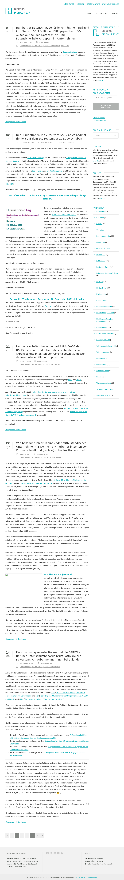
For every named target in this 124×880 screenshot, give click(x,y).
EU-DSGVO (65, 46)
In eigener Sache (102, 267)
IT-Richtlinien (55, 457)
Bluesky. (102, 198)
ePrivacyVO (100, 255)
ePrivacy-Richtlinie (103, 248)
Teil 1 (70, 380)
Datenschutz (81, 877)
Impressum (92, 877)
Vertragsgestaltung (103, 383)
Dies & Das (100, 242)
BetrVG (99, 224)
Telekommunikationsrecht (106, 346)
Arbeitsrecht (25, 46)
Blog (89, 14)
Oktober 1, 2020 (26, 42)
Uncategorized (102, 358)
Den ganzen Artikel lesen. (15, 122)
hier (53, 693)
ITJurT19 (9, 184)
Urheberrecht (101, 364)
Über (96, 14)
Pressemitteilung (70, 52)
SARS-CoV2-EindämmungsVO (64, 215)
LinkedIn (96, 161)
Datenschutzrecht (51, 46)
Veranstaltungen (66, 142)
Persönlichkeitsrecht (104, 306)
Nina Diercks (44, 42)
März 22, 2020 (25, 454)
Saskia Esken (37, 171)
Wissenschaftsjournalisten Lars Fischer (36, 483)
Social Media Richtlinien (105, 334)
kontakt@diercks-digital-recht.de (101, 864)
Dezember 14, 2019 (27, 663)
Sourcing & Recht (103, 340)
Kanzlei (115, 14)
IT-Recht (99, 282)
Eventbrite (49, 306)
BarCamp (100, 218)
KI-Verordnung (102, 300)
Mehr (101, 80)
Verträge (99, 377)
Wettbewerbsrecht (103, 395)
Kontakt (104, 14)
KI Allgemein (101, 294)
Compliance (37, 46)
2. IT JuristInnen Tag (35, 158)
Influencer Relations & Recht (107, 273)
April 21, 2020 (25, 361)
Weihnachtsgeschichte (105, 389)
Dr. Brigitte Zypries (54, 171)
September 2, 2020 (27, 142)
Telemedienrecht (102, 352)
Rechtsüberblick (102, 327)
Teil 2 (78, 380)
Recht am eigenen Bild (105, 313)
